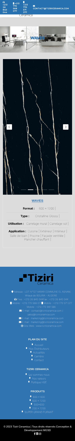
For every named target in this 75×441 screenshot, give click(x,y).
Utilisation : (16, 223)
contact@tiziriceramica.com (46, 310)
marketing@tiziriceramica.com (47, 318)
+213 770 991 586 (46, 306)
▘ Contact (37, 360)
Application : (17, 231)
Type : (25, 216)
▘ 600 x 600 (37, 396)
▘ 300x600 (37, 404)
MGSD (47, 430)
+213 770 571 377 (62, 303)
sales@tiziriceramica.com (41, 314)
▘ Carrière (37, 356)
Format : (29, 208)
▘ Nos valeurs (37, 378)
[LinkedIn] (37, 433)
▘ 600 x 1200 (38, 400)
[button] (23, 189)
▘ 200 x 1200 (37, 408)
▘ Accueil (37, 344)
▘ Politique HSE (37, 382)
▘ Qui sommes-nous (38, 374)
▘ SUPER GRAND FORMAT (37, 412)
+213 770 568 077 (32, 303)
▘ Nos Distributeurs (37, 348)
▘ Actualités (37, 352)
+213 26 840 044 (33, 299)
